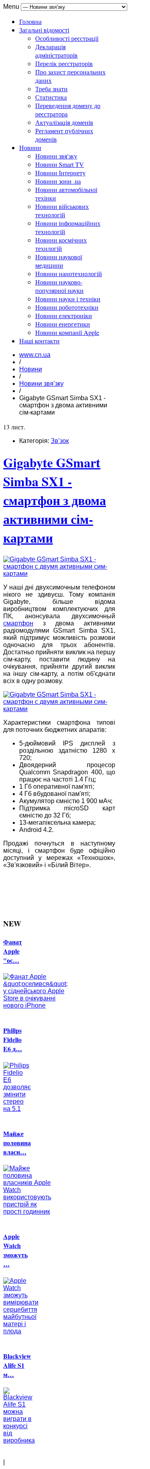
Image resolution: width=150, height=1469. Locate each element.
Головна (30, 21)
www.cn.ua (34, 354)
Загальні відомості (44, 30)
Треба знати (51, 88)
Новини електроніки (63, 315)
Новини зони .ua (58, 181)
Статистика (51, 97)
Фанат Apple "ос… (12, 951)
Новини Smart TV (59, 164)
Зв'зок (60, 440)
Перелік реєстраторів (64, 63)
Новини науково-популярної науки (59, 286)
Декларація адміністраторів (56, 50)
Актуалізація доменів (64, 122)
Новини (30, 147)
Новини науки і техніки (67, 299)
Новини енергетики (62, 324)
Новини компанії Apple (67, 332)
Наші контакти (39, 341)
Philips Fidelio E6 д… (12, 1039)
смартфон (18, 623)
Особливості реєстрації (66, 38)
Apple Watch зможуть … (15, 1250)
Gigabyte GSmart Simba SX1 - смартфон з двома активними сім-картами (54, 500)
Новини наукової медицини (58, 261)
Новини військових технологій (62, 210)
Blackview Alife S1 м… (17, 1365)
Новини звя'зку (56, 156)
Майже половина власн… (17, 1142)
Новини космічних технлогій (61, 244)
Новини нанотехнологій (68, 273)
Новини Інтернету (60, 172)
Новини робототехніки (66, 307)
